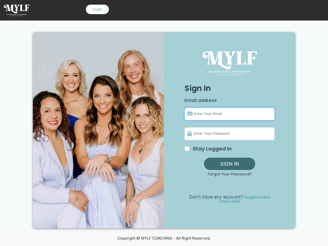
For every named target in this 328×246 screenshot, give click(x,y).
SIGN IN (229, 163)
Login (97, 9)
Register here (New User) (244, 199)
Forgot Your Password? (229, 174)
